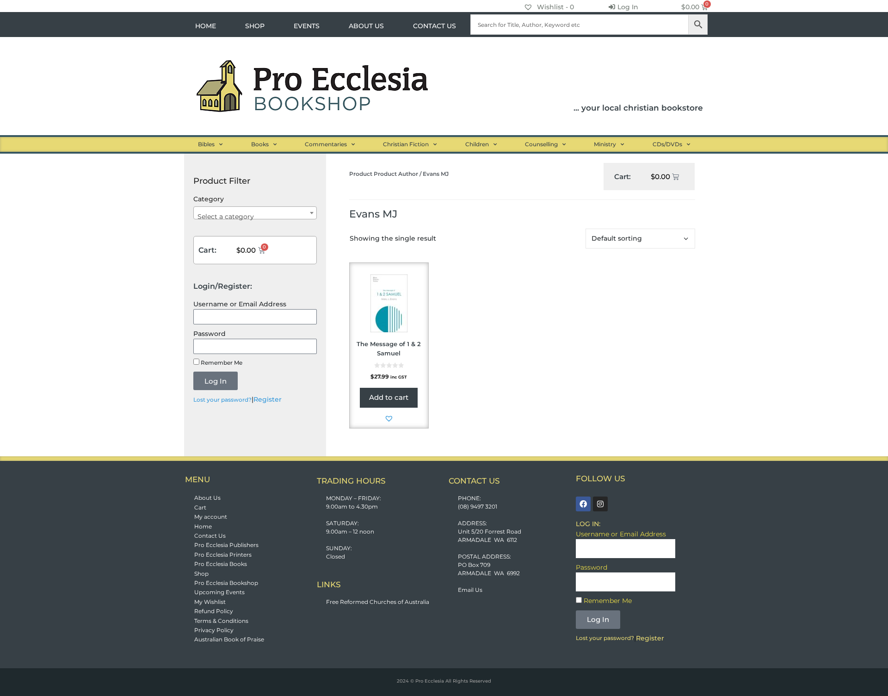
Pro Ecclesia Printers (223, 554)
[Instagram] (600, 504)
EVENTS (307, 26)
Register (267, 399)
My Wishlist (210, 601)
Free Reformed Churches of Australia (377, 601)
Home (203, 526)
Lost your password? (222, 399)
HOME (205, 26)
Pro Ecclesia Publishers (226, 544)
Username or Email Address (239, 304)
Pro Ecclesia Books (220, 563)
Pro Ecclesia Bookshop (226, 582)
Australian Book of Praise (229, 639)
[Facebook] (583, 504)
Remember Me (220, 362)
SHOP (255, 26)
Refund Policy (213, 611)
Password (209, 333)
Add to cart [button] (388, 397)
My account (210, 516)
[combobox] (255, 212)
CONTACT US (434, 26)
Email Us (470, 589)
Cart (200, 507)
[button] (389, 418)
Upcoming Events (219, 592)
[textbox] (255, 216)
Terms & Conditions (221, 620)
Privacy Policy (214, 630)
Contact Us (210, 535)
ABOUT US (366, 26)
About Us (207, 497)
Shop (201, 573)
